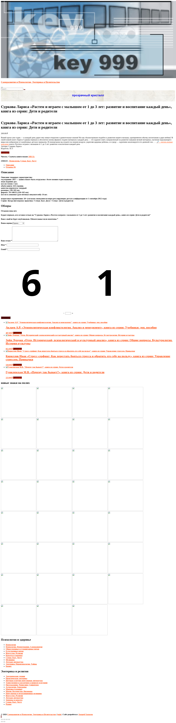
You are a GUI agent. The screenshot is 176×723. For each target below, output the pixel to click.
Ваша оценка (6, 223)
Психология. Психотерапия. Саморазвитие (24, 647)
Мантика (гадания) (14, 689)
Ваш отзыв (6, 241)
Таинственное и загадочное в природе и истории (26, 683)
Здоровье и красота (14, 700)
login (59, 714)
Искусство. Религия (14, 653)
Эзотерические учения (15, 676)
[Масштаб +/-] (9, 719)
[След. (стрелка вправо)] (4, 721)
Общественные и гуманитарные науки (22, 649)
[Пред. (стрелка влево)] (2, 721)
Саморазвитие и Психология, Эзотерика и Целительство (30, 82)
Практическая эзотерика (16, 678)
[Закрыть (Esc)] (2, 719)
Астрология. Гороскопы (16, 687)
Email (4, 249)
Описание (10, 165)
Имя (3, 245)
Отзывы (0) (11, 167)
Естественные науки (14, 651)
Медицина (10, 660)
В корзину (5, 153)
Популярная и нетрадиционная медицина (24, 694)
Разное (8, 704)
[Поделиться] (4, 719)
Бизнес (9, 666)
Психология (14, 161)
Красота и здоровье (14, 655)
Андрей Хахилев (85, 714)
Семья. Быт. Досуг (28, 161)
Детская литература (14, 662)
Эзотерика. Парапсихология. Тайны (21, 664)
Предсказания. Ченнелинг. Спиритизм (22, 685)
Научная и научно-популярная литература (24, 681)
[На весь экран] (7, 719)
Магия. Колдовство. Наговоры (19, 691)
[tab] (90, 165)
